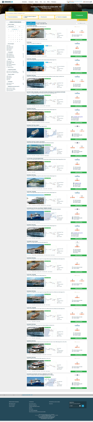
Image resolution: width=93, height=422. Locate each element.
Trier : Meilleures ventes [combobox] (81, 23)
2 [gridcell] (17, 33)
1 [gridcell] (15, 33)
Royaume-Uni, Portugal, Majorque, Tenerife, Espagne (39, 208)
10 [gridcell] (19, 35)
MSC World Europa (12, 403)
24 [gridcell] (19, 39)
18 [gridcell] (21, 37)
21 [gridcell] (13, 39)
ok (82, 405)
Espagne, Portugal (32, 25)
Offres (48, 1)
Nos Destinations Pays (9, 394)
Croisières (2, 394)
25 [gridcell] (21, 39)
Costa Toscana (11, 406)
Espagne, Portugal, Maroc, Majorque (36, 141)
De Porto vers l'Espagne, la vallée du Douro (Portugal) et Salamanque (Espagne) (46, 92)
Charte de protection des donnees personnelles (37, 411)
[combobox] (38, 13)
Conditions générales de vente (34, 406)
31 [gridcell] (19, 41)
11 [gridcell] (21, 35)
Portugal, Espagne (31, 191)
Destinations (24, 1)
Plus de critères (10, 67)
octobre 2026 (14, 29)
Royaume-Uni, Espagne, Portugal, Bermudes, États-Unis (40, 374)
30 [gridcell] (17, 41)
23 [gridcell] (17, 39)
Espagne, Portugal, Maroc (33, 125)
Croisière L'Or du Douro (32, 241)
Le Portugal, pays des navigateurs (35, 158)
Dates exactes (11, 26)
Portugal (29, 42)
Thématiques (53, 1)
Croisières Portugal (17, 394)
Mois (19, 26)
